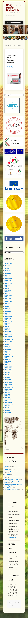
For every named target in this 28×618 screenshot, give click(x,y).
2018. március (8, 410)
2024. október (8, 298)
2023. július (7, 323)
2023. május (7, 326)
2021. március (8, 361)
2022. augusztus (8, 341)
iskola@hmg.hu (12, 537)
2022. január (8, 351)
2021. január (8, 364)
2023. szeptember (9, 320)
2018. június (7, 405)
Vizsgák (6, 466)
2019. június (7, 392)
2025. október (8, 280)
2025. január (8, 293)
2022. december (8, 334)
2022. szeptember (9, 339)
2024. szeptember (9, 300)
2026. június (7, 267)
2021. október (8, 354)
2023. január (8, 333)
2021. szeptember (9, 356)
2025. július (7, 285)
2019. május (7, 394)
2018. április (7, 409)
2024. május (7, 306)
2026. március (8, 272)
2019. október (8, 386)
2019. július (7, 391)
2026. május (7, 268)
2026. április (7, 270)
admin (11, 68)
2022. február (8, 349)
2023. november (8, 316)
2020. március (8, 377)
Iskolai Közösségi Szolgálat (11, 479)
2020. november (8, 367)
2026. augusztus (8, 263)
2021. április (7, 359)
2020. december (8, 366)
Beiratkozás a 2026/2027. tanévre (13, 476)
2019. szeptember (9, 387)
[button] (4, 29)
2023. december (8, 315)
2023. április (7, 328)
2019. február (8, 399)
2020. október (8, 369)
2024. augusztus (8, 301)
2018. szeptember (9, 404)
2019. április (7, 395)
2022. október (8, 338)
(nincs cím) (7, 474)
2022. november (8, 336)
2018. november (8, 402)
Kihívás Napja (8, 487)
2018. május (7, 407)
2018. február (8, 412)
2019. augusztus (8, 389)
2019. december (8, 382)
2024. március (8, 310)
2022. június (7, 343)
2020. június (7, 372)
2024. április (7, 308)
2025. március (8, 290)
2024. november (8, 296)
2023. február (8, 331)
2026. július (7, 265)
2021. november (8, 353)
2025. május (7, 288)
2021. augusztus (8, 358)
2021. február (8, 363)
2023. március (8, 329)
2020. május (7, 374)
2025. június (7, 287)
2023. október (8, 318)
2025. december (8, 277)
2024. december (8, 295)
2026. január (8, 275)
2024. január (8, 313)
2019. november (8, 384)
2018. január (8, 414)
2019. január (8, 401)
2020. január (8, 381)
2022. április (7, 346)
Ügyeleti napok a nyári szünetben (13, 471)
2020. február (8, 379)
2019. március (8, 397)
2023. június (7, 325)
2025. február (8, 291)
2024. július (7, 303)
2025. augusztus (8, 283)
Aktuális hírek (15, 87)
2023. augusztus (8, 321)
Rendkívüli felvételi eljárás (11, 489)
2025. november (8, 278)
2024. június (7, 305)
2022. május (7, 344)
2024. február (8, 311)
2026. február (8, 273)
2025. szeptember (9, 282)
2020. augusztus (8, 371)
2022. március (8, 348)
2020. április (7, 376)
